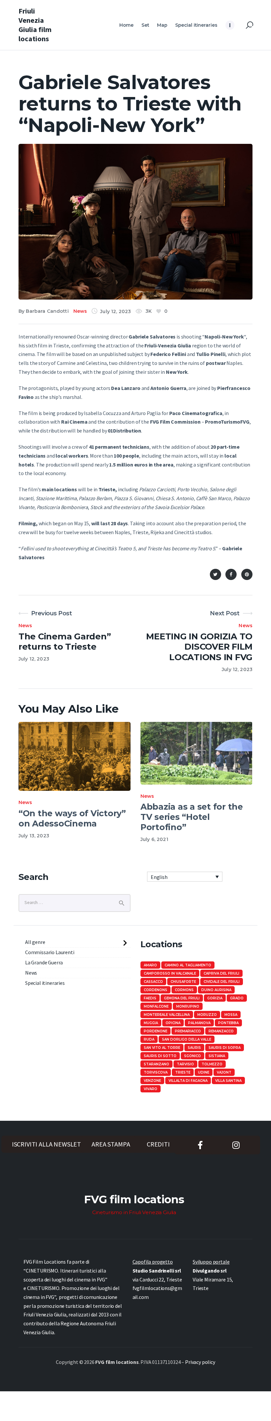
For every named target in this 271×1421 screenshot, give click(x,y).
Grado (237, 998)
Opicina (173, 1023)
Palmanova (199, 1023)
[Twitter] (215, 574)
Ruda (149, 1039)
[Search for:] (75, 902)
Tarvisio (185, 1064)
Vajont (224, 1072)
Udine (203, 1072)
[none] (184, 877)
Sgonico (192, 1056)
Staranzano (156, 1064)
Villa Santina (228, 1081)
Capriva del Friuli (221, 973)
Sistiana (217, 1056)
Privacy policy (200, 1362)
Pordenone (155, 1031)
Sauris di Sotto (160, 1056)
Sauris (194, 1048)
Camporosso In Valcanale (170, 973)
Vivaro (150, 1089)
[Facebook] (231, 574)
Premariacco (188, 1031)
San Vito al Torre (162, 1048)
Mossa (230, 1015)
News (80, 311)
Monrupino (187, 1006)
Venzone (152, 1081)
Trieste (182, 1072)
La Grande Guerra (44, 962)
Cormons (184, 990)
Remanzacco (221, 1031)
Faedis (150, 998)
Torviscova (156, 1072)
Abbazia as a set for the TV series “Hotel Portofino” (191, 817)
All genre (35, 942)
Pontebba (228, 1023)
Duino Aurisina (216, 990)
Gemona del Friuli (182, 998)
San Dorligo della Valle (186, 1039)
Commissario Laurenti (49, 952)
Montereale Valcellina (167, 1015)
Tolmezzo (212, 1064)
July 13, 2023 (34, 836)
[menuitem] (184, 877)
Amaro (150, 965)
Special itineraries (45, 983)
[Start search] (249, 25)
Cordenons (155, 990)
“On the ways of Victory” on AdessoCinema (72, 818)
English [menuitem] (159, 877)
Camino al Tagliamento (188, 965)
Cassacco (153, 982)
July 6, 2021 (154, 839)
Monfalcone (156, 1006)
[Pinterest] (246, 574)
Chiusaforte (183, 982)
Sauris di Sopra (225, 1048)
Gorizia (214, 998)
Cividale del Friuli (222, 982)
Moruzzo (207, 1015)
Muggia (151, 1023)
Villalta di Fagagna (188, 1081)
